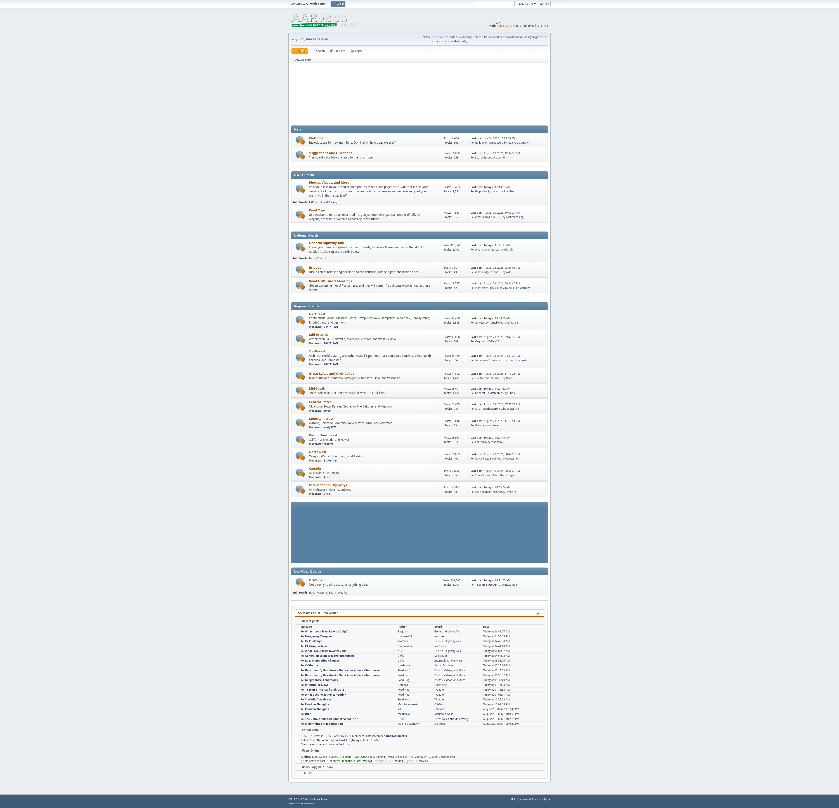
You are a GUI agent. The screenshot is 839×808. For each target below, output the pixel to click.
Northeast (317, 313)
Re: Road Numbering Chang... (488, 492)
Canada (315, 468)
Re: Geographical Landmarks (319, 680)
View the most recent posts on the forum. (326, 744)
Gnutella (403, 685)
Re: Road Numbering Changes (320, 660)
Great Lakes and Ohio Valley (331, 373)
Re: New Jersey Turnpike (485, 322)
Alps (326, 477)
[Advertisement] (419, 94)
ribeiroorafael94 (396, 736)
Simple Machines (318, 799)
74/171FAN (331, 327)
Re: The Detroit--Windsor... (486, 378)
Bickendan (331, 460)
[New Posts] (300, 140)
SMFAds (292, 803)
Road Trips (317, 210)
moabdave (491, 425)
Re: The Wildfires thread (316, 699)
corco (327, 411)
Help (513, 799)
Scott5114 (502, 157)
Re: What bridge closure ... (486, 272)
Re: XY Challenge (311, 641)
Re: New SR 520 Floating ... (486, 458)
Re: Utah (476, 425)
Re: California (479, 442)
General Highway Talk (326, 242)
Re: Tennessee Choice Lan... (487, 360)
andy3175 (330, 427)
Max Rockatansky (518, 143)
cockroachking (515, 217)
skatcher (403, 641)
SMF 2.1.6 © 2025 (298, 799)
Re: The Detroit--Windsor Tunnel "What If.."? (329, 719)
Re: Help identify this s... (485, 191)
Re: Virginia (477, 341)
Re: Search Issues (481, 157)
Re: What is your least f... (485, 249)
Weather (343, 592)
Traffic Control (317, 258)
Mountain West (321, 418)
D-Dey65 (493, 341)
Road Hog (509, 191)
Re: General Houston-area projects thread (327, 656)
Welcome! (316, 138)
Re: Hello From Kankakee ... (487, 143)
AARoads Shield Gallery (323, 202)
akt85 (509, 272)
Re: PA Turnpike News (314, 646)
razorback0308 (384, 761)
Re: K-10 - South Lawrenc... (487, 409)
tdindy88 (368, 761)
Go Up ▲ (545, 799)
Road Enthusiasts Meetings (330, 281)
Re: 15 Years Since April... (486, 585)
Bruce (509, 378)
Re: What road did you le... (486, 217)
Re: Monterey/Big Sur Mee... (487, 288)
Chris (511, 393)
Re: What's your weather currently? (323, 695)
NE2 (400, 651)
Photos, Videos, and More (329, 182)
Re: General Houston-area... (487, 393)
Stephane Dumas (351, 761)
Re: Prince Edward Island (486, 475)
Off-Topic (316, 580)
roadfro (328, 444)
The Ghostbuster (518, 360)
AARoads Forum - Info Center (318, 613)
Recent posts (310, 621)
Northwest (317, 451)
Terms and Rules (528, 799)
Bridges (315, 267)
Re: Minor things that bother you (321, 724)
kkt (399, 709)
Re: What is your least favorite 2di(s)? (324, 631)
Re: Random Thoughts (314, 704)
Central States (320, 402)
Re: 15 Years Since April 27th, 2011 (322, 689)
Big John (509, 249)
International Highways (328, 485)
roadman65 (511, 322)
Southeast (317, 351)
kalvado (423, 761)
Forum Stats (310, 729)
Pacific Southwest (323, 435)
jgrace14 (411, 761)
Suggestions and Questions (330, 153)
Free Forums (307, 803)
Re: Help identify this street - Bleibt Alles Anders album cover (340, 670)
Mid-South (317, 388)
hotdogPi (399, 761)
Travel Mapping (318, 592)
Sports (333, 592)
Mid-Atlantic (318, 334)
